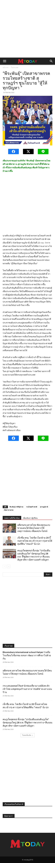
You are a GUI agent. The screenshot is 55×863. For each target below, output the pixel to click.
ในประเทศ (14, 67)
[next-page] (8, 566)
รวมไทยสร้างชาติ (31, 507)
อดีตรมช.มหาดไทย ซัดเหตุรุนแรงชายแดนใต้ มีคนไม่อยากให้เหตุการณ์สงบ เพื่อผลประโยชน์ (33, 528)
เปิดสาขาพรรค (8, 510)
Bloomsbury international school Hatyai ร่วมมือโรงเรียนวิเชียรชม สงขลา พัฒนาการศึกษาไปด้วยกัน (27, 655)
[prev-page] (4, 566)
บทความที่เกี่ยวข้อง (12, 518)
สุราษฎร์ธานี (44, 507)
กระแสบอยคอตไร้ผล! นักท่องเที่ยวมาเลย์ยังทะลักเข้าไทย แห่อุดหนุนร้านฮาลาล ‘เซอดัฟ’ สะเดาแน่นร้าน (27, 689)
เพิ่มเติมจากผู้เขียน (30, 518)
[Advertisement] (27, 28)
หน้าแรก (6, 67)
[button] (4, 61)
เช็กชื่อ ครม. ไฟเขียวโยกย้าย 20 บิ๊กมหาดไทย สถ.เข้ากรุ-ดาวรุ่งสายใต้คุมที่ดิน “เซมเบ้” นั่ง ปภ (34, 540)
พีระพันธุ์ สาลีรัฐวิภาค (16, 507)
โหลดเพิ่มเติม (26, 735)
